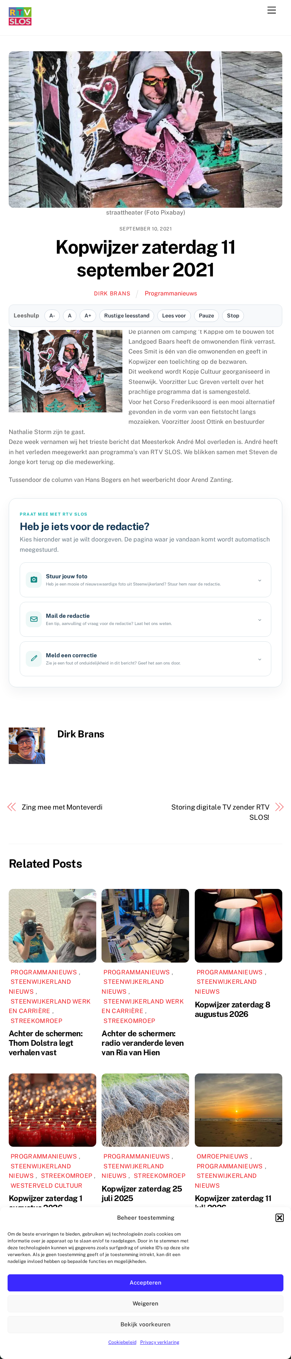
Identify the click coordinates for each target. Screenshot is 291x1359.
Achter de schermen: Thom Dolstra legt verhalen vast (46, 1043)
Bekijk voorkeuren (145, 1324)
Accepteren (145, 1282)
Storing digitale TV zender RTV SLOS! (220, 812)
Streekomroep (36, 1020)
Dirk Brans (112, 293)
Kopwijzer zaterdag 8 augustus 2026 (233, 1009)
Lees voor (174, 316)
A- (52, 316)
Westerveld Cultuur (47, 1185)
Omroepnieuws (223, 1156)
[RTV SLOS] (20, 22)
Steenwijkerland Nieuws (40, 986)
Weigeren (145, 1303)
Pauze (206, 316)
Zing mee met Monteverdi (62, 807)
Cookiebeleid (122, 1342)
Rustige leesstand (126, 316)
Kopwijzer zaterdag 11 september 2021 (145, 258)
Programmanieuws (171, 293)
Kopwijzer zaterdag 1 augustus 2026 (46, 1202)
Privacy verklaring (159, 1342)
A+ (87, 316)
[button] (279, 1218)
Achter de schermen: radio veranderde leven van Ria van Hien (142, 1043)
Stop (233, 316)
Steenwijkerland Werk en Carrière (50, 1006)
